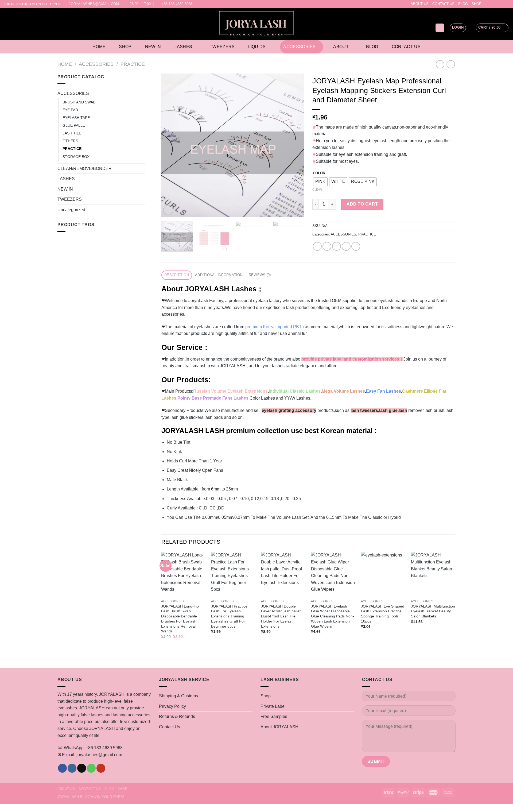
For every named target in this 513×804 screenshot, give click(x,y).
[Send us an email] (496, 4)
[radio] (320, 182)
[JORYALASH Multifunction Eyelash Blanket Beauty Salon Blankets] (433, 574)
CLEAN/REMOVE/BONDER (84, 168)
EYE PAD (70, 110)
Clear (317, 189)
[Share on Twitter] (326, 246)
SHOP (476, 4)
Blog (372, 46)
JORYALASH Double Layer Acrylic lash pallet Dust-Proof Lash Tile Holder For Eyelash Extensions (281, 616)
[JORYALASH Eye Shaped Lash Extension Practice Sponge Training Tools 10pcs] (383, 574)
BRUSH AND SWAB (79, 102)
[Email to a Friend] (336, 246)
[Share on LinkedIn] (355, 246)
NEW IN (65, 189)
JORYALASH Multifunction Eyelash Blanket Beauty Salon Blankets (433, 611)
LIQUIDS (257, 46)
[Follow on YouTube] (506, 4)
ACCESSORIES (299, 46)
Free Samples (274, 716)
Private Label (273, 706)
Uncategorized (71, 209)
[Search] (440, 28)
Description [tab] (176, 275)
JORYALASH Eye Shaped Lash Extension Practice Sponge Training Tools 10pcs (382, 613)
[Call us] (501, 4)
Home (99, 46)
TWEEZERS (222, 46)
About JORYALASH (279, 727)
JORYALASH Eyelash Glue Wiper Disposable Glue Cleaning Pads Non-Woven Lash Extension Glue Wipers (332, 616)
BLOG (463, 4)
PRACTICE (133, 64)
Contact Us (406, 46)
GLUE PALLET (75, 125)
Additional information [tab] (219, 275)
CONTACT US (443, 4)
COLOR (319, 173)
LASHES (183, 46)
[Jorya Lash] (257, 24)
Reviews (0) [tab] (260, 275)
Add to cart (362, 204)
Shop (125, 46)
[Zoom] (168, 210)
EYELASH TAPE (76, 117)
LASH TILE (72, 133)
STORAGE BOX (76, 156)
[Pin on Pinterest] (346, 246)
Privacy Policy (172, 706)
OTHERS (70, 141)
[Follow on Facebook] (486, 4)
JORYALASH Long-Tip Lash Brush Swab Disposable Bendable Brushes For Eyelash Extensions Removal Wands (180, 618)
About (341, 46)
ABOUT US (420, 4)
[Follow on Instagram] (491, 4)
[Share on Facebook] (317, 246)
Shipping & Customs (178, 696)
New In (153, 46)
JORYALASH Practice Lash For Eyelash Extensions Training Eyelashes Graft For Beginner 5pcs (229, 616)
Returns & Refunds (177, 716)
